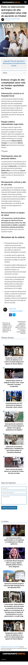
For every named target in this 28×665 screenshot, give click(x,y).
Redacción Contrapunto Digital (12, 19)
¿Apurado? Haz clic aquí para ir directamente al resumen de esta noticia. (14, 63)
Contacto (3, 659)
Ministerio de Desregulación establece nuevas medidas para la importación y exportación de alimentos (7, 327)
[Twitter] (14, 314)
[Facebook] (10, 314)
